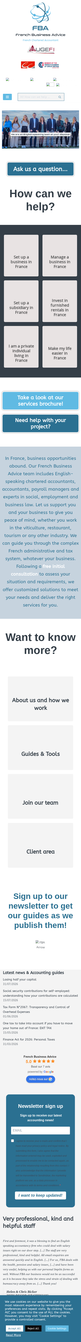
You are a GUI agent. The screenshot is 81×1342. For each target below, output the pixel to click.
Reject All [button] (33, 1328)
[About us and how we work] (40, 689)
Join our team (40, 802)
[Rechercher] (59, 97)
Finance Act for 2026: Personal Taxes (29, 1039)
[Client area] (40, 837)
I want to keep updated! (40, 1195)
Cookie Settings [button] (57, 1328)
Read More (13, 1335)
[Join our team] (40, 788)
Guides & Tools (40, 754)
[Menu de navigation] (7, 97)
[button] (7, 130)
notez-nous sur (38, 1079)
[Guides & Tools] (40, 739)
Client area (41, 851)
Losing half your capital (19, 979)
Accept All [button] (14, 1328)
